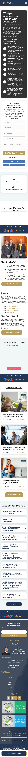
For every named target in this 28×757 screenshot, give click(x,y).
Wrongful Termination (12, 310)
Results (9, 682)
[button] (14, 512)
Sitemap (10, 687)
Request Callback (15, 165)
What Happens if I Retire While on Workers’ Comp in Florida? (13, 415)
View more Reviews (14, 368)
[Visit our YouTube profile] (19, 698)
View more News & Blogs (14, 494)
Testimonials (11, 684)
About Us (10, 677)
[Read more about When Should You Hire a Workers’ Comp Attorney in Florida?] (14, 468)
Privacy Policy (10, 735)
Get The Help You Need (14, 153)
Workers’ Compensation (13, 306)
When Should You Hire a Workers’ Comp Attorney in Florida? (11, 482)
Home (9, 675)
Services (10, 679)
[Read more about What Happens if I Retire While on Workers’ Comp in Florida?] (14, 402)
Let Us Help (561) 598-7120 (14, 753)
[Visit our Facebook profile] (8, 698)
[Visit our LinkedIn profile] (16, 698)
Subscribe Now (14, 635)
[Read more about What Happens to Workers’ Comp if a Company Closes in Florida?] (14, 435)
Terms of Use (18, 735)
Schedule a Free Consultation (12, 283)
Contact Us (10, 689)
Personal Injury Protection (13, 308)
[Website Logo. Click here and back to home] (14, 650)
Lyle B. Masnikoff (21, 419)
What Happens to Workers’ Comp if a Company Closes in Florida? (14, 448)
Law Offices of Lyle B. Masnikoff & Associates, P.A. (13, 732)
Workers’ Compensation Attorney (16, 660)
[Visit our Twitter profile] (12, 698)
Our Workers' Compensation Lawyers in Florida (14, 740)
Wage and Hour (10, 312)
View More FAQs (14, 604)
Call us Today (14, 161)
